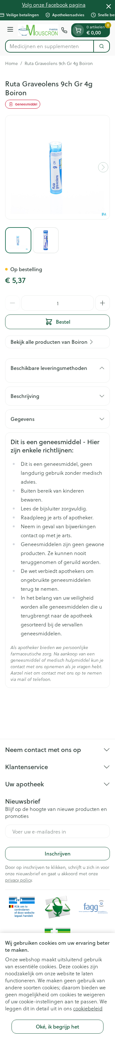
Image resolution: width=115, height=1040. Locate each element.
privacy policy (18, 880)
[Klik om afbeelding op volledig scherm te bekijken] (57, 167)
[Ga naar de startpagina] (38, 30)
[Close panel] (108, 6)
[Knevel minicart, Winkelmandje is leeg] (78, 30)
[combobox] (49, 46)
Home (11, 63)
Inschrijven (58, 853)
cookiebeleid (88, 1008)
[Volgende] (103, 167)
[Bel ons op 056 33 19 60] (64, 30)
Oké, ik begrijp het (57, 1026)
